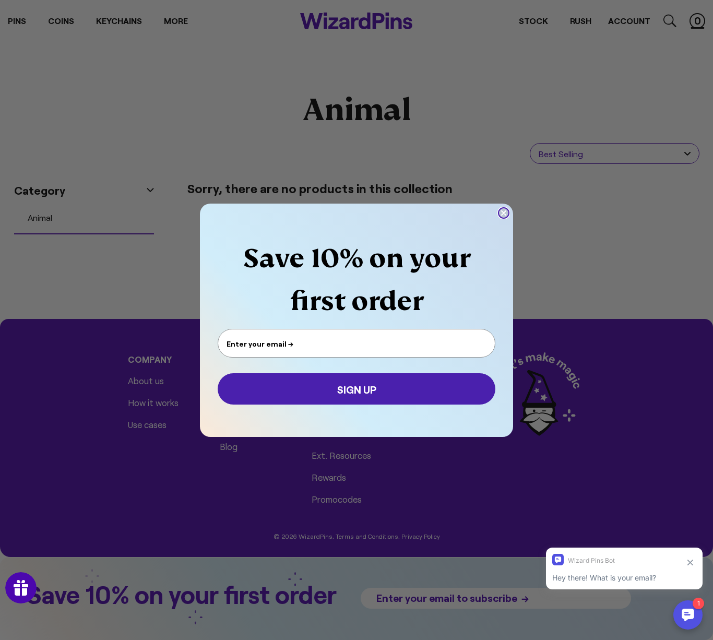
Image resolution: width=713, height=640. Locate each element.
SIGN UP (356, 389)
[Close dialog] (503, 213)
